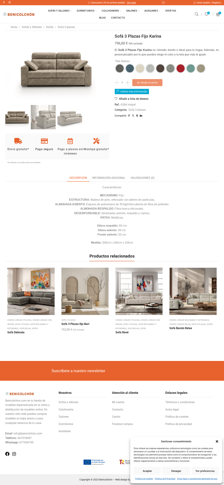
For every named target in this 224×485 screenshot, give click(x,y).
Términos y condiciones (180, 402)
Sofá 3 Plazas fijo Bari (75, 324)
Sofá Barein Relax (180, 328)
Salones (131, 10)
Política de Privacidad (165, 478)
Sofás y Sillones (58, 10)
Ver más (131, 2)
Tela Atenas (122, 61)
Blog (102, 17)
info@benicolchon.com (28, 433)
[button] (217, 441)
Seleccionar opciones (85, 293)
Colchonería (110, 10)
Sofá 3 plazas (66, 27)
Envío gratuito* (18, 149)
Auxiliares (151, 10)
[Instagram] (10, 2)
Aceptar (147, 471)
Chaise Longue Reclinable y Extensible (189, 320)
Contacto (118, 17)
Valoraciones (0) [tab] (143, 178)
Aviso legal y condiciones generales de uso (197, 478)
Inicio (14, 27)
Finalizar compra (122, 424)
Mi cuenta (118, 402)
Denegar (176, 471)
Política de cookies (144, 478)
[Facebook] (4, 2)
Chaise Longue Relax (179, 324)
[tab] (78, 178)
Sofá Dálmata (15, 332)
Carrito (116, 416)
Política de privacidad (178, 424)
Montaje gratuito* (96, 149)
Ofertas (170, 10)
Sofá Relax (25, 328)
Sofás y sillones (68, 402)
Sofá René (122, 332)
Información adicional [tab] (108, 178)
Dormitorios (85, 10)
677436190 (26, 442)
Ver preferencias (205, 471)
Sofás (49, 27)
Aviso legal (172, 409)
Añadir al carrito (149, 82)
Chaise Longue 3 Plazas (19, 320)
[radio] (119, 68)
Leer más (31, 293)
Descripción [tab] (78, 178)
